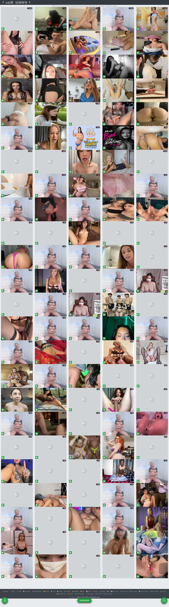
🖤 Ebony (12, 591)
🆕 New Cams (115, 591)
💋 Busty (95, 591)
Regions (79, 597)
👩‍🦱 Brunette (67, 591)
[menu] (5, 600)
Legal (98, 597)
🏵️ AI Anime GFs (61, 594)
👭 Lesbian (102, 591)
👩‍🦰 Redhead (75, 591)
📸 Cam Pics (98, 594)
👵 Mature (46, 591)
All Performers (92, 597)
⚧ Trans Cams (133, 591)
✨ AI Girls (163, 591)
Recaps (87, 597)
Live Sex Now (84, 600)
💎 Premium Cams (144, 591)
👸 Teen (53, 591)
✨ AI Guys (70, 594)
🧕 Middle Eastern (37, 591)
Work (83, 597)
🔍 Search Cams (108, 594)
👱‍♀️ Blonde (59, 591)
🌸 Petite (88, 591)
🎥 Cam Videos (89, 594)
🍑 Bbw (82, 591)
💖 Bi (108, 591)
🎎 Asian (5, 591)
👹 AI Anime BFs (79, 594)
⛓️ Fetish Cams (154, 591)
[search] (164, 600)
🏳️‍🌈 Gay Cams (123, 591)
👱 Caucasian (26, 591)
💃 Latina (18, 591)
